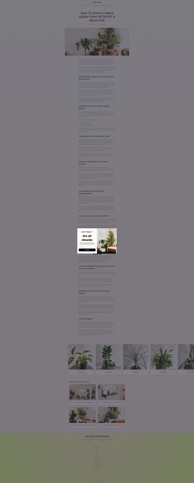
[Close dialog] (115, 229)
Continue (87, 250)
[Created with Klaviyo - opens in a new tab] (97, 254)
